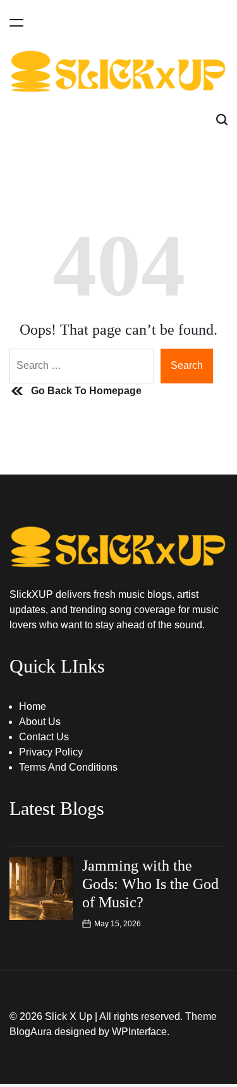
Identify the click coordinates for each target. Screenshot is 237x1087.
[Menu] (16, 22)
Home (32, 706)
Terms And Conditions (68, 767)
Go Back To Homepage (86, 390)
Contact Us (44, 736)
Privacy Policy (51, 752)
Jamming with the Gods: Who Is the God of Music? (150, 883)
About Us (40, 721)
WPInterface (139, 1031)
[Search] (222, 119)
